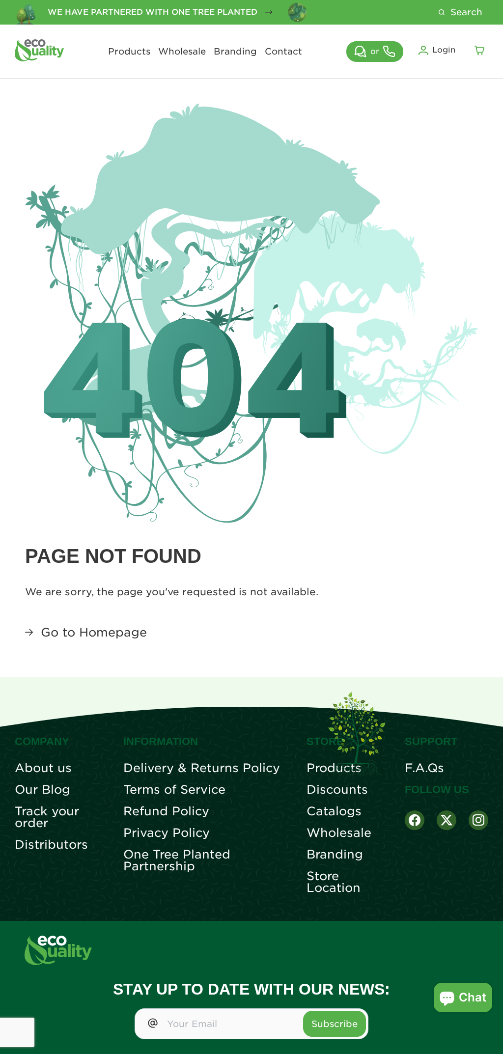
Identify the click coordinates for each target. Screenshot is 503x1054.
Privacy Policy (166, 833)
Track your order (47, 817)
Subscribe (334, 1024)
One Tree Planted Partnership (176, 860)
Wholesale (182, 51)
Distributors (51, 845)
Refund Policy (166, 811)
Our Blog (42, 790)
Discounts (337, 790)
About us (43, 768)
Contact (283, 51)
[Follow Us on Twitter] (446, 820)
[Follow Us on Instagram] (478, 820)
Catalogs (334, 811)
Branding (235, 51)
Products (129, 51)
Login (443, 50)
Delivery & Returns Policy (201, 768)
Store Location (334, 882)
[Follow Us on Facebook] (414, 820)
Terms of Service (174, 790)
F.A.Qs (424, 768)
